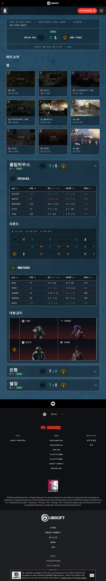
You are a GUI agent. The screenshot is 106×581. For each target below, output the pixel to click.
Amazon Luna (56, 468)
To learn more (65, 578)
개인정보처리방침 (53, 560)
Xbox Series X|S (56, 445)
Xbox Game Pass (56, 440)
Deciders (77, 22)
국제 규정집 (91, 440)
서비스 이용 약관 (53, 565)
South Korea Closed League (52, 22)
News (53, 542)
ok (92, 575)
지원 (53, 547)
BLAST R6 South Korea (20, 22)
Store (53, 528)
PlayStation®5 (56, 454)
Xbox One (56, 450)
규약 (91, 445)
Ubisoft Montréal (18, 440)
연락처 (53, 556)
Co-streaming (86, 10)
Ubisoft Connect (53, 533)
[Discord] (53, 403)
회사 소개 (53, 537)
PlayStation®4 (56, 459)
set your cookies (80, 578)
